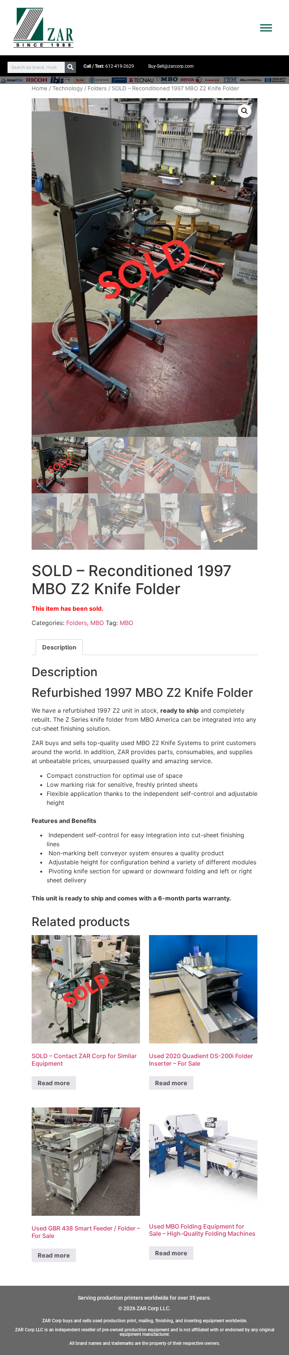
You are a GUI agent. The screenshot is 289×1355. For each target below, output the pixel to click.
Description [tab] (59, 647)
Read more (54, 1083)
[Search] (70, 67)
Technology (67, 88)
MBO (97, 623)
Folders (97, 88)
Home (39, 88)
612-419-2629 (119, 66)
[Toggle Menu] (266, 27)
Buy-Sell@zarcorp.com (171, 66)
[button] (244, 111)
